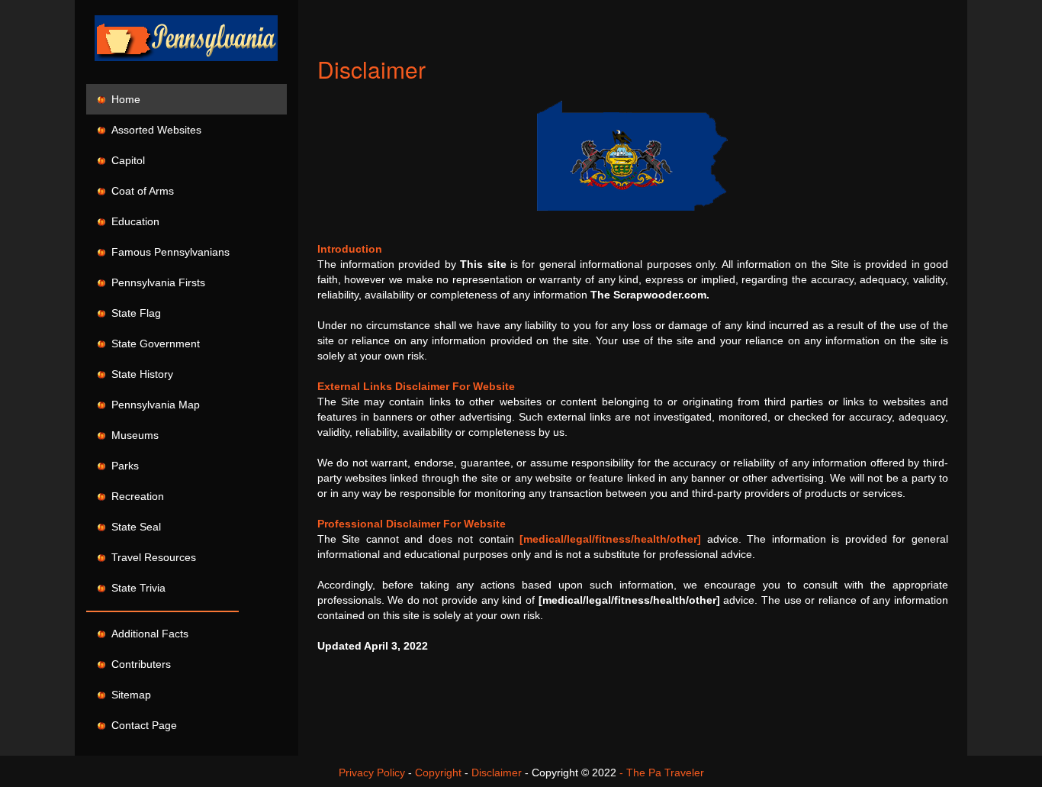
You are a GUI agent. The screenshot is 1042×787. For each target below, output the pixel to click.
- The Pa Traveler (661, 772)
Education (132, 221)
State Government (152, 343)
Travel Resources (150, 557)
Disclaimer (496, 772)
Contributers (138, 664)
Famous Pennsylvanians (167, 252)
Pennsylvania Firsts (155, 282)
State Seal (133, 527)
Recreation (134, 496)
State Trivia (135, 588)
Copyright (438, 772)
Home (122, 99)
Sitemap (128, 695)
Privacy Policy (372, 772)
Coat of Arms (139, 191)
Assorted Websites (153, 130)
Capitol (125, 160)
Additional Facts (146, 633)
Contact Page (141, 725)
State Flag (133, 313)
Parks (122, 466)
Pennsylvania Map (152, 404)
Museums (132, 435)
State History (139, 374)
